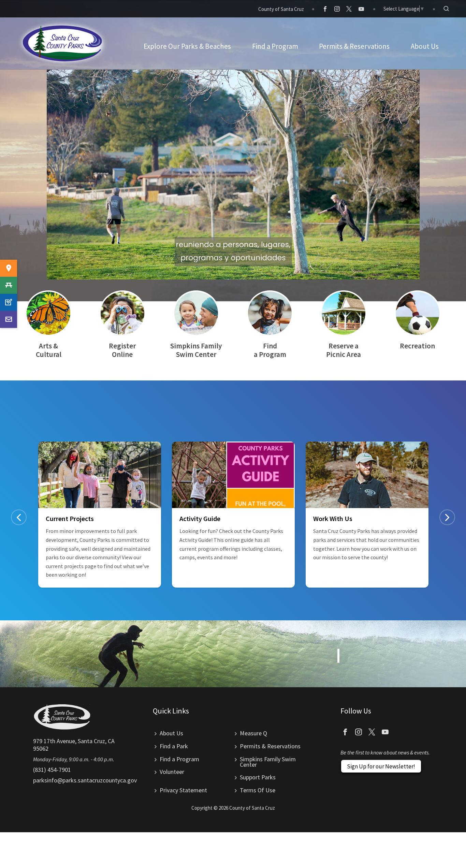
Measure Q (253, 733)
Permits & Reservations (270, 746)
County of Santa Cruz (281, 9)
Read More (99, 515)
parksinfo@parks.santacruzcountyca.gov (85, 780)
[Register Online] (8, 302)
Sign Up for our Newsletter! (381, 766)
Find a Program (179, 759)
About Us (171, 733)
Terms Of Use (257, 790)
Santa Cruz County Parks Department (63, 43)
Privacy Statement (183, 790)
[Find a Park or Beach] (8, 268)
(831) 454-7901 (52, 770)
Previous (19, 517)
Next (447, 517)
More (48, 324)
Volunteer (172, 772)
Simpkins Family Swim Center (268, 761)
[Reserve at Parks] (8, 285)
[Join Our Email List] (8, 319)
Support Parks (258, 777)
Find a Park (174, 746)
